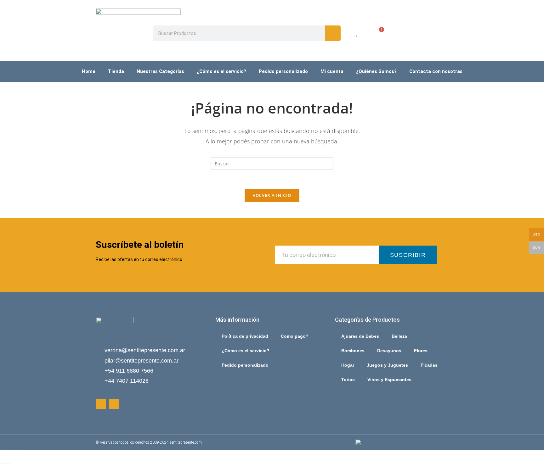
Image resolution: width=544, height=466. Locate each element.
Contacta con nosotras (435, 71)
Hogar (347, 365)
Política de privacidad (245, 336)
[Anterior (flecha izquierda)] (2, 463)
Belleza (399, 336)
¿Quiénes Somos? (376, 71)
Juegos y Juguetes (387, 365)
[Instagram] (114, 404)
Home (88, 71)
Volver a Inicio (272, 195)
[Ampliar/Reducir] (2, 456)
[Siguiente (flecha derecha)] (8, 463)
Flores (421, 350)
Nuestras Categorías (160, 71)
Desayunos (389, 350)
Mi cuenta (331, 71)
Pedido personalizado (283, 71)
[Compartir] (13, 456)
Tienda (116, 71)
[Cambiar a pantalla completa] (8, 456)
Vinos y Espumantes (389, 379)
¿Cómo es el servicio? (221, 71)
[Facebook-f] (101, 404)
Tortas (348, 379)
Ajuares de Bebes (360, 336)
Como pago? (295, 336)
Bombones (353, 350)
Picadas (429, 365)
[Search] (333, 33)
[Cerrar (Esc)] (19, 456)
